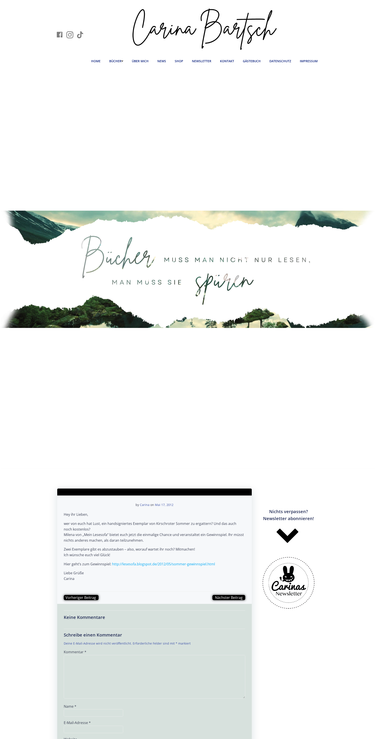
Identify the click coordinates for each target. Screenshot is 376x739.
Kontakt (227, 61)
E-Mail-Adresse (77, 722)
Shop (179, 61)
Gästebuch (252, 61)
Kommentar (75, 652)
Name (70, 706)
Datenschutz (280, 61)
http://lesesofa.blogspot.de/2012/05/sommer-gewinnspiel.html (163, 564)
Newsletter (201, 61)
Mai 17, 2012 (164, 505)
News (161, 61)
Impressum (309, 61)
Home (96, 61)
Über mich (140, 61)
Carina (144, 505)
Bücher (115, 61)
